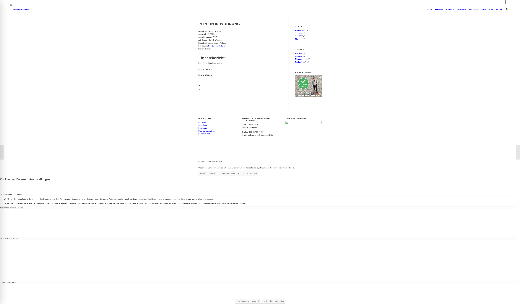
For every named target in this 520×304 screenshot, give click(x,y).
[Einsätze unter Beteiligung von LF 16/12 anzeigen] (226, 46)
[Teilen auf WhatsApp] (201, 85)
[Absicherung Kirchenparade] (2, 152)
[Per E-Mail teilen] (201, 89)
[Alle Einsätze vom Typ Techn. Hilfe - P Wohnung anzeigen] (223, 40)
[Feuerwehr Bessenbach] (20, 9)
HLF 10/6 (211, 46)
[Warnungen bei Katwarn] (308, 96)
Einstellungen (252, 174)
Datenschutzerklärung (206, 131)
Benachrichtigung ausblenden (233, 174)
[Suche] (507, 9)
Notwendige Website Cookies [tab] (11, 208)
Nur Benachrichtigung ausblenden (271, 301)
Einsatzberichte (301, 59)
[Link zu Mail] (508, 2)
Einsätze (298, 56)
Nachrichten (300, 62)
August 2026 (300, 30)
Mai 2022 (298, 39)
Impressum (202, 128)
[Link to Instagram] (201, 93)
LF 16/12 (221, 46)
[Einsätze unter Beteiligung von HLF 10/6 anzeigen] (216, 46)
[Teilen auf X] (201, 82)
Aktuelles (299, 53)
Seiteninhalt (203, 125)
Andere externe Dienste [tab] (9, 238)
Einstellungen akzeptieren (209, 174)
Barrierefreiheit (204, 134)
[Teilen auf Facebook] (201, 78)
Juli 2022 (298, 33)
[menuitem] (429, 9)
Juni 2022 (299, 36)
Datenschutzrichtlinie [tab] (8, 283)
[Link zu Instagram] (503, 2)
